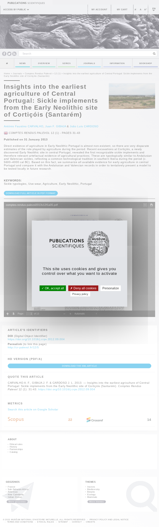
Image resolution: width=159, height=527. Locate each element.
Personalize (110, 288)
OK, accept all (54, 288)
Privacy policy (80, 294)
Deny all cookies (84, 288)
